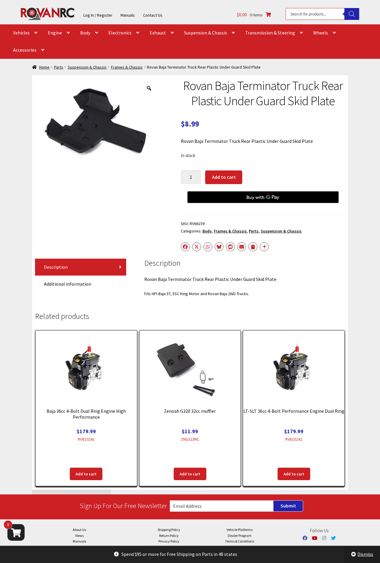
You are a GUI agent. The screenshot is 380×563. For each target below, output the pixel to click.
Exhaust (158, 33)
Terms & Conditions (239, 541)
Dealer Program (239, 535)
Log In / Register (98, 15)
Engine (55, 33)
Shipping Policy (169, 529)
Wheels (320, 33)
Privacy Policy (169, 541)
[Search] (351, 14)
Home (44, 67)
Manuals (128, 15)
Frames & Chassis (126, 67)
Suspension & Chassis (205, 33)
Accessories (25, 50)
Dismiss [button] (365, 554)
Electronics (120, 33)
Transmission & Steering (270, 33)
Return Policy (169, 535)
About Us (79, 529)
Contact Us (152, 15)
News (79, 535)
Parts (58, 67)
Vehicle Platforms (240, 529)
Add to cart (224, 177)
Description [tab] (56, 267)
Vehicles (21, 33)
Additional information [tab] (67, 284)
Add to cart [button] (86, 474)
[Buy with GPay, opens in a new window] (263, 197)
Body (85, 33)
